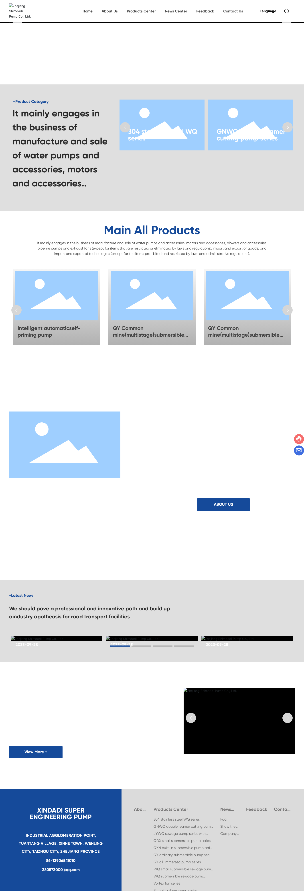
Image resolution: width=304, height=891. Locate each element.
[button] (125, 127)
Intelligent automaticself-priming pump (49, 331)
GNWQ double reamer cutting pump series (251, 135)
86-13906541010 (60, 864)
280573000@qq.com (61, 873)
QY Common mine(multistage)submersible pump (148, 335)
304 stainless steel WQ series (162, 135)
